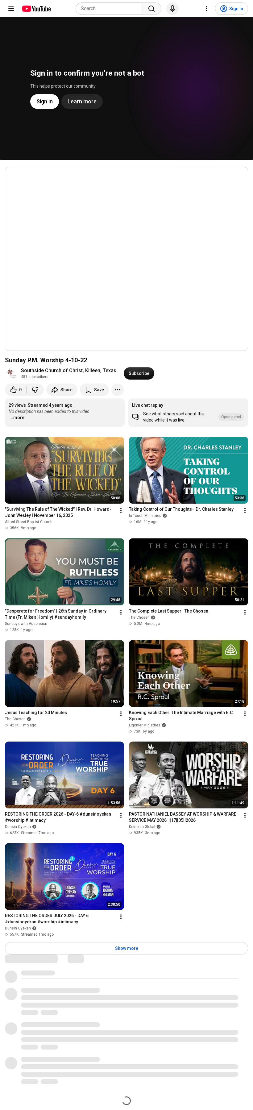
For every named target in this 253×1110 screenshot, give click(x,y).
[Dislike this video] (35, 390)
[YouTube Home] (36, 8)
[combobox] (110, 8)
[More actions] (117, 390)
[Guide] (11, 8)
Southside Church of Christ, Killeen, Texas (68, 370)
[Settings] (206, 8)
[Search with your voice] (172, 8)
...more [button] (17, 417)
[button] (188, 412)
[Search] (151, 8)
